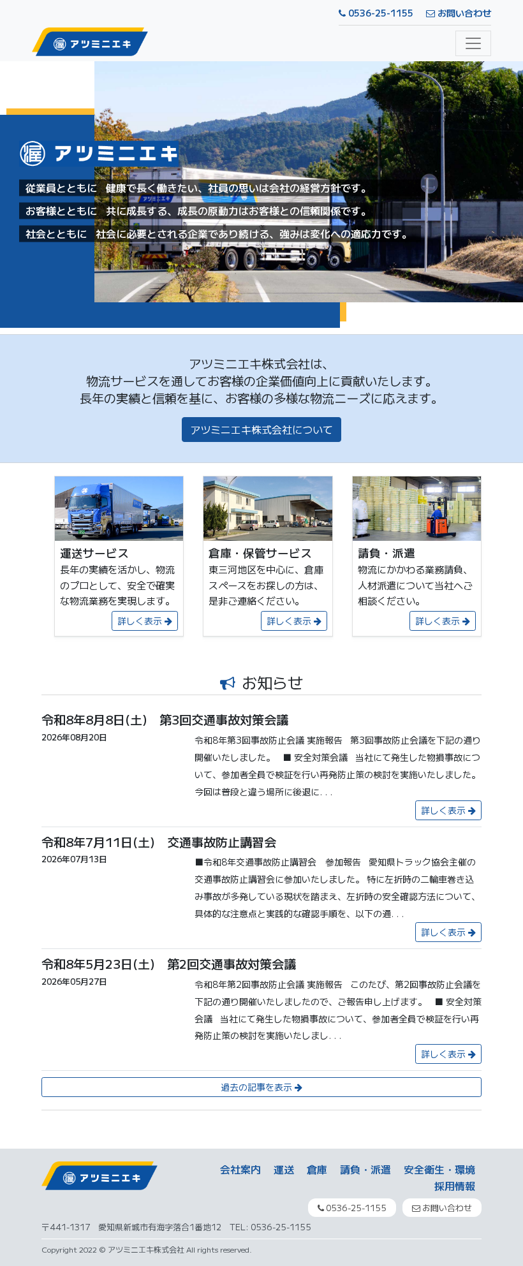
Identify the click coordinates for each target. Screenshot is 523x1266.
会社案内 (240, 1169)
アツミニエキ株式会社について (261, 429)
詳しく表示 (141, 620)
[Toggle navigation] (473, 43)
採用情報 (454, 1185)
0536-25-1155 (379, 12)
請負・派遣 (365, 1169)
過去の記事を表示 (258, 1086)
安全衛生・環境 (439, 1169)
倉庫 (317, 1169)
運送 (284, 1169)
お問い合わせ (463, 12)
